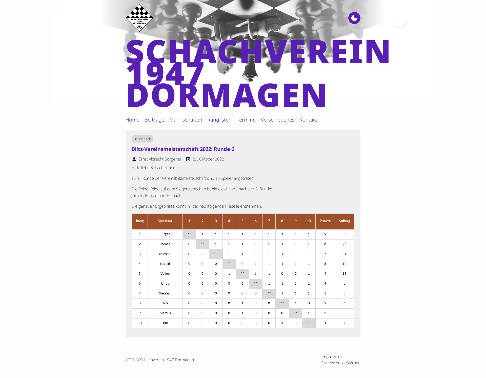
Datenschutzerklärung (340, 363)
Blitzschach (142, 138)
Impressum (331, 357)
